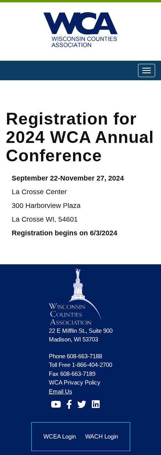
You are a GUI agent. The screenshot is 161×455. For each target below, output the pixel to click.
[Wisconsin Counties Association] (75, 296)
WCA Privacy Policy (74, 382)
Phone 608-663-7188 (75, 356)
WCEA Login (59, 436)
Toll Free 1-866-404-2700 (80, 364)
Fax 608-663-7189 (72, 373)
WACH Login (101, 436)
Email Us (60, 391)
